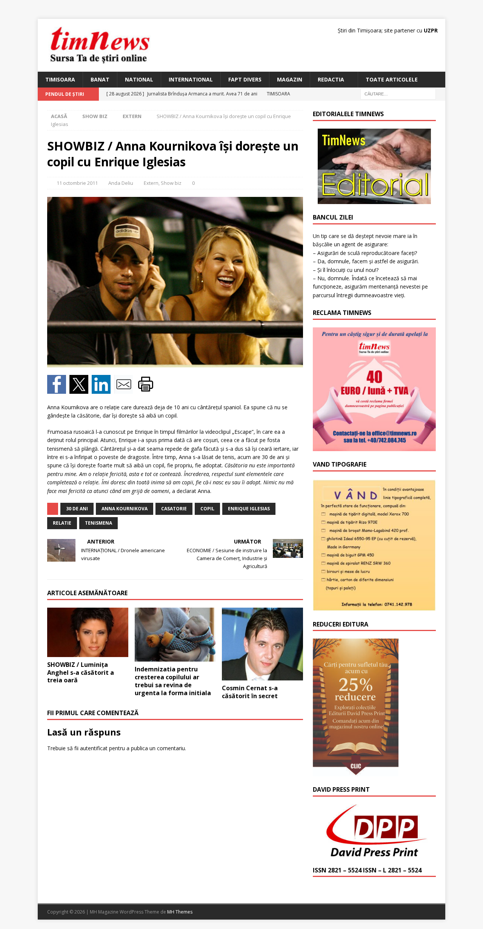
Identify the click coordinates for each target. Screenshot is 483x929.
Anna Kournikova (125, 508)
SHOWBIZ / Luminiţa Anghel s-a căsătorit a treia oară (80, 672)
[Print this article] (146, 389)
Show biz (95, 116)
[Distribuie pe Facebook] (58, 389)
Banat (100, 79)
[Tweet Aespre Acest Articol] (80, 389)
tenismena (98, 523)
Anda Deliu (120, 183)
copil (207, 508)
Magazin (289, 79)
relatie (62, 523)
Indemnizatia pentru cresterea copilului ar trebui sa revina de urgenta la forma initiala (173, 681)
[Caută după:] (398, 93)
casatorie (174, 508)
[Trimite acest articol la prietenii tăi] (125, 389)
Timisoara (60, 79)
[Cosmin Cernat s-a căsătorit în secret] (262, 644)
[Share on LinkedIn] (103, 389)
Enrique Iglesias (249, 508)
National (139, 79)
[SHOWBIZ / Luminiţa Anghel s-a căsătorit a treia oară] (87, 632)
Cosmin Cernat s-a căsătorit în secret (250, 692)
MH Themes (179, 912)
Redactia (331, 79)
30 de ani (77, 508)
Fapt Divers (244, 79)
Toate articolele (392, 79)
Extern (151, 183)
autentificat (94, 748)
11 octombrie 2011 (77, 183)
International (191, 79)
